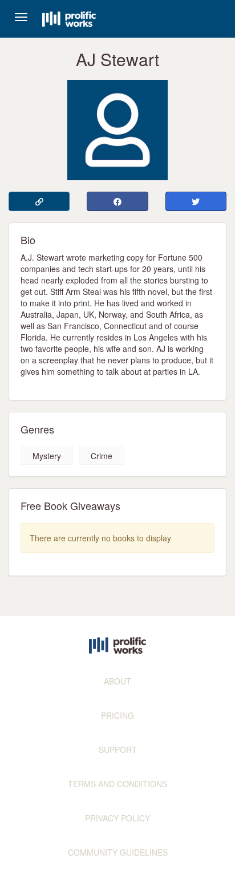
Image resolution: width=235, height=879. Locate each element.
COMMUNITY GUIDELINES (118, 852)
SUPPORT (118, 749)
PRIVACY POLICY (117, 818)
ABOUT (117, 681)
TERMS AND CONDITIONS (117, 783)
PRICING (117, 715)
